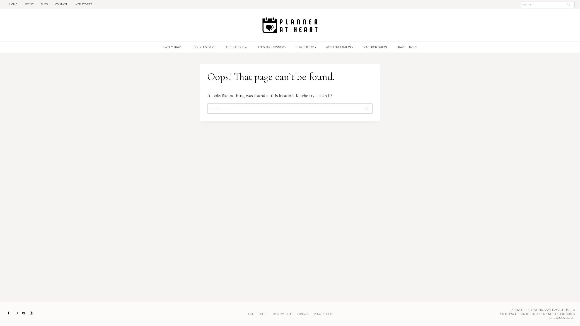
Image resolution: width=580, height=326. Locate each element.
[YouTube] (16, 313)
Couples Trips (204, 47)
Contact (61, 4)
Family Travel (173, 47)
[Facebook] (8, 313)
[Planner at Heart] (290, 25)
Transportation (374, 47)
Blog (44, 4)
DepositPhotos (564, 314)
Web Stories (83, 4)
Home (13, 4)
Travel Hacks (406, 47)
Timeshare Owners (270, 47)
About (29, 4)
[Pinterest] (24, 313)
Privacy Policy (324, 314)
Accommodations (339, 47)
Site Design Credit (562, 317)
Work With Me (282, 314)
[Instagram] (31, 313)
